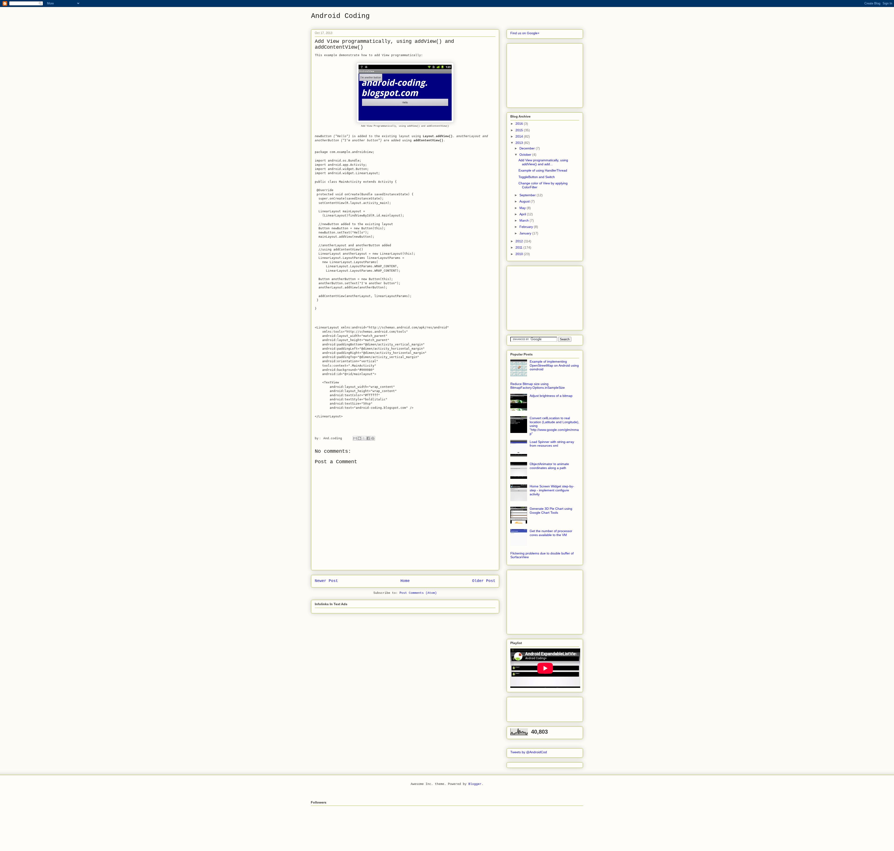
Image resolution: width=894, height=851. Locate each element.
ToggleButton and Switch (536, 177)
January (525, 233)
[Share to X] (364, 438)
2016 (519, 123)
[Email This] (355, 438)
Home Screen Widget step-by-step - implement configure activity (552, 490)
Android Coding (340, 16)
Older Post (483, 581)
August (525, 201)
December (527, 148)
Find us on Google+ (524, 33)
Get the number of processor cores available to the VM (551, 533)
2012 (519, 241)
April (523, 214)
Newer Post (326, 581)
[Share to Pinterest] (372, 438)
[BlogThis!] (359, 438)
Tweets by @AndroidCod (528, 752)
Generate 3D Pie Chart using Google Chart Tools (551, 510)
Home (405, 581)
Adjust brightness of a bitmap (551, 396)
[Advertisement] (545, 74)
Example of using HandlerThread (542, 170)
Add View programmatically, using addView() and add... (543, 162)
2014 (519, 136)
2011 (519, 247)
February (526, 227)
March (524, 220)
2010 (519, 254)
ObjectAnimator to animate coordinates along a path (549, 466)
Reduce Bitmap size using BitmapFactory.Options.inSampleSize (537, 386)
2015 (519, 130)
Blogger (474, 784)
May (523, 208)
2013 (519, 143)
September (528, 195)
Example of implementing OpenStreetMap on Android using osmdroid (554, 365)
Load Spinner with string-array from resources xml (552, 444)
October (525, 154)
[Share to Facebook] (368, 438)
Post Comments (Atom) (418, 593)
